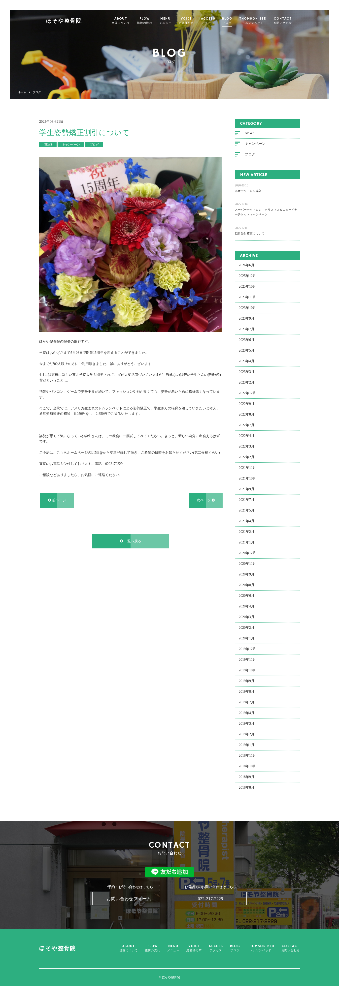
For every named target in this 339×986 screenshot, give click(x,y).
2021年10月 (247, 478)
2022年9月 (246, 404)
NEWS (250, 133)
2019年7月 (246, 702)
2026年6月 (246, 265)
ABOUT (121, 21)
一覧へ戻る (132, 541)
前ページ (58, 500)
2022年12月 (247, 393)
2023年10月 (247, 308)
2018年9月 (246, 777)
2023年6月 (246, 340)
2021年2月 (246, 532)
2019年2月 (246, 734)
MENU (165, 21)
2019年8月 (246, 691)
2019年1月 (246, 745)
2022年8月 (246, 414)
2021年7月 (246, 500)
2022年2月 (246, 457)
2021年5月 (246, 510)
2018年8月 (246, 787)
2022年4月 (246, 436)
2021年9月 (246, 489)
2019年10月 (247, 670)
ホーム (22, 92)
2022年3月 (246, 446)
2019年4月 (246, 713)
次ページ (204, 500)
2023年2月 (246, 382)
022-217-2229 (210, 898)
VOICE (186, 21)
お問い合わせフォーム (128, 898)
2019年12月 (247, 649)
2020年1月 (246, 638)
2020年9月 (246, 574)
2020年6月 (246, 596)
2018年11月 (247, 755)
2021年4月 (246, 521)
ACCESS (208, 21)
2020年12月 (247, 553)
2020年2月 (246, 627)
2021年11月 (247, 468)
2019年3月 (246, 723)
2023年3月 (246, 372)
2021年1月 (246, 542)
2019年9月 (246, 681)
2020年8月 (246, 585)
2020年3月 (246, 617)
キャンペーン (255, 144)
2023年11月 (247, 297)
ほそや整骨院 (64, 21)
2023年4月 (246, 361)
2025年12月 (247, 276)
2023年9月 (246, 318)
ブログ (37, 92)
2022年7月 (246, 425)
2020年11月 (247, 564)
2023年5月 (246, 350)
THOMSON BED (253, 21)
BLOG (227, 21)
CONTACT (282, 21)
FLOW (144, 21)
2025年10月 (247, 286)
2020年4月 (246, 606)
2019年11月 (247, 659)
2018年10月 (247, 766)
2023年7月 (246, 329)
